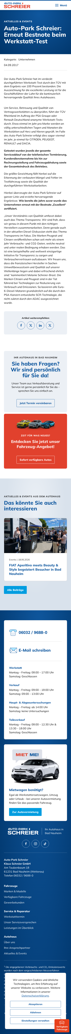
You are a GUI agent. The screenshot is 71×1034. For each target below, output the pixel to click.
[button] (61, 5)
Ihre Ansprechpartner (17, 947)
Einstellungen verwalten (35, 1020)
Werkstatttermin (14, 916)
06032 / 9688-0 (23, 875)
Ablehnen (35, 1012)
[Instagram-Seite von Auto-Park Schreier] (35, 844)
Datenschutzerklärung (35, 995)
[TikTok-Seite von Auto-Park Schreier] (45, 844)
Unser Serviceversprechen (20, 922)
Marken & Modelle (15, 891)
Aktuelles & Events (15, 953)
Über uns (9, 942)
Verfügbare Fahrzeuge (18, 897)
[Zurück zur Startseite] (17, 5)
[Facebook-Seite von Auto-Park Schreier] (26, 844)
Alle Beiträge (15, 590)
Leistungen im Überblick (19, 927)
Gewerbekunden (14, 902)
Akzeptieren (35, 1004)
